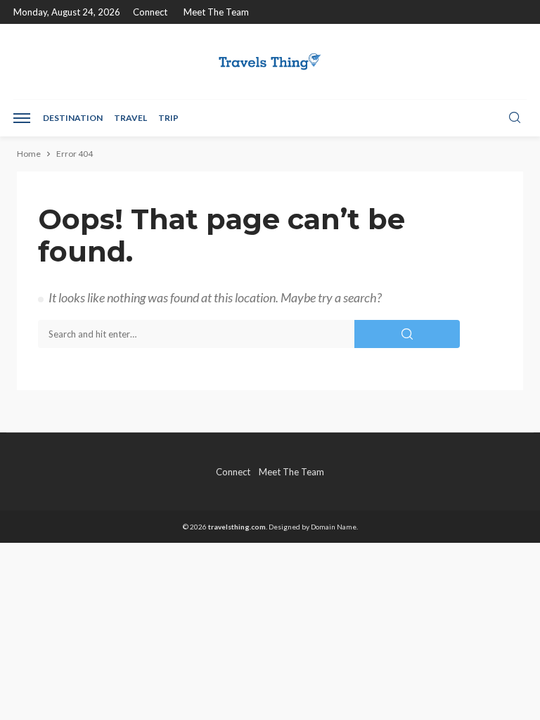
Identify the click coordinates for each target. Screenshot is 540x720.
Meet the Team (216, 12)
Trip (168, 117)
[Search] (515, 118)
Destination (73, 117)
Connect (150, 12)
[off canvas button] (21, 118)
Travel (130, 117)
